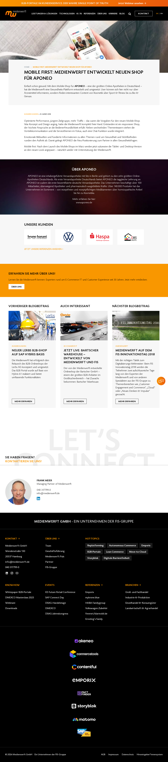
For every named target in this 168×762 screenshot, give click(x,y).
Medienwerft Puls (54, 556)
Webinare (10, 602)
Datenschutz (128, 754)
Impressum (113, 754)
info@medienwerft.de (48, 493)
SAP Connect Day (54, 597)
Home (26, 67)
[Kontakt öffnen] (161, 381)
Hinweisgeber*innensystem (150, 754)
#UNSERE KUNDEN (31, 114)
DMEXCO (50, 608)
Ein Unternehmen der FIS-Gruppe (104, 521)
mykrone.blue (92, 597)
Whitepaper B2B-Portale (18, 592)
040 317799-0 (44, 489)
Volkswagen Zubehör (96, 608)
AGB (103, 754)
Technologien (67, 14)
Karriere (113, 14)
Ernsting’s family (94, 619)
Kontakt (143, 13)
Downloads (11, 608)
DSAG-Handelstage (55, 602)
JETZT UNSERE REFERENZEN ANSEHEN (43, 249)
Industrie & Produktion (137, 597)
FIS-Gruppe (51, 567)
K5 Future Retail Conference (60, 592)
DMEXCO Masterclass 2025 (19, 597)
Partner (49, 561)
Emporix (89, 592)
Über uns (102, 14)
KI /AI (79, 14)
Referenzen (89, 14)
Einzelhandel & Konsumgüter (140, 602)
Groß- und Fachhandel (136, 592)
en (162, 13)
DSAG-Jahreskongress (56, 613)
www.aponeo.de (84, 202)
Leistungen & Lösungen (44, 14)
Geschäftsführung (55, 551)
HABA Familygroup (95, 602)
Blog (122, 14)
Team (48, 545)
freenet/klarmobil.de (96, 613)
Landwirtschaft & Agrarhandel (141, 608)
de (157, 13)
